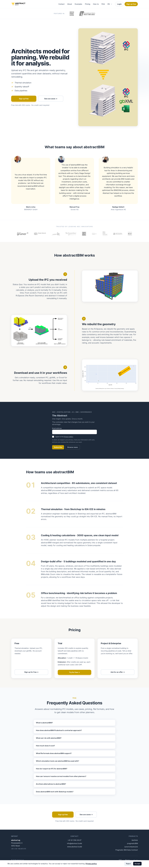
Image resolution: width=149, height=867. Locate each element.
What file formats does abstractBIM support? (54, 753)
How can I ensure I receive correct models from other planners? (61, 776)
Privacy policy (68, 437)
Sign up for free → (31, 672)
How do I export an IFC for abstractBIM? (51, 769)
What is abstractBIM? (44, 723)
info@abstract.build (74, 843)
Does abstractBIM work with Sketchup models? (54, 792)
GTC (120, 860)
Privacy (127, 860)
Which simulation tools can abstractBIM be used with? (57, 761)
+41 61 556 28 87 (74, 840)
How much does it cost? (45, 746)
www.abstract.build (74, 847)
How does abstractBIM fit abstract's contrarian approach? (59, 730)
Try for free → (74, 672)
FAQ (103, 4)
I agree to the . (64, 437)
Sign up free (131, 4)
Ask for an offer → (118, 672)
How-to (96, 4)
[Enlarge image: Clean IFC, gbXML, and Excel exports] (110, 375)
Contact (61, 4)
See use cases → (50, 99)
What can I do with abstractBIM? (48, 738)
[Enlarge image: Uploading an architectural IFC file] (110, 286)
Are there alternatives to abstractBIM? (51, 784)
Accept (137, 864)
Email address (57, 428)
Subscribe (58, 447)
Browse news (72, 447)
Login (119, 4)
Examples (78, 4)
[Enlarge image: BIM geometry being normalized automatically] (39, 330)
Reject (128, 864)
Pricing (87, 4)
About (69, 4)
